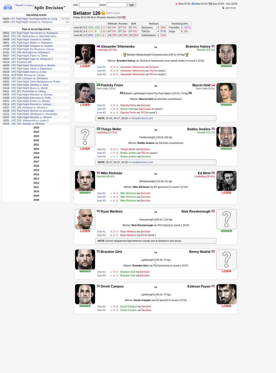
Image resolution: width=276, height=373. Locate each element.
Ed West (204, 173)
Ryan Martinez (112, 211)
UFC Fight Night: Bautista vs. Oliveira (31, 117)
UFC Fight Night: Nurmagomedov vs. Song (34, 18)
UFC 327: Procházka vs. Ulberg (28, 91)
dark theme (231, 8)
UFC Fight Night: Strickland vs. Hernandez (34, 114)
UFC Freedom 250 (21, 62)
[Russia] (98, 46)
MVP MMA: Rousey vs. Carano (28, 75)
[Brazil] (98, 84)
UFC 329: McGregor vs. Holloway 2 (30, 52)
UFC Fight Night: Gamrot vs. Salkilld (31, 39)
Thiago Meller (111, 129)
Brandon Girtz (111, 251)
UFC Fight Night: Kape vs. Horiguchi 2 (32, 59)
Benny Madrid (200, 251)
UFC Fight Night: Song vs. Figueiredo (31, 68)
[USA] (213, 46)
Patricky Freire (112, 85)
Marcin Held (201, 85)
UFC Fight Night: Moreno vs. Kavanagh (32, 110)
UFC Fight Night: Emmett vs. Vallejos (31, 104)
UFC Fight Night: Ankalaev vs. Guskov (32, 46)
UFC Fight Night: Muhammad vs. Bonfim (33, 65)
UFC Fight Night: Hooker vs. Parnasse (31, 22)
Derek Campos (112, 286)
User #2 (78, 31)
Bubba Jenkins (199, 129)
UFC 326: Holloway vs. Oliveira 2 (29, 107)
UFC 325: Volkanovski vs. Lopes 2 (30, 120)
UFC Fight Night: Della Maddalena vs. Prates (35, 81)
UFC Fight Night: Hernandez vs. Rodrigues (34, 33)
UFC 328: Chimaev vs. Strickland (29, 78)
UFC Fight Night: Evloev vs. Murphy (30, 101)
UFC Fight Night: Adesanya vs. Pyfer (31, 97)
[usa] (124, 17)
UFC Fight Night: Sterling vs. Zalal (29, 84)
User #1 (78, 27)
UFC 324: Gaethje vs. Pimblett (27, 123)
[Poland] (213, 84)
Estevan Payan (199, 286)
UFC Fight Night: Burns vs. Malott (29, 88)
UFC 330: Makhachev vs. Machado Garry (33, 36)
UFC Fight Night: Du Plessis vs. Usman (32, 49)
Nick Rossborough (196, 211)
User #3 (78, 35)
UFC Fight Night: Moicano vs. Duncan (32, 94)
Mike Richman (111, 173)
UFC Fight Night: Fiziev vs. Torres (29, 55)
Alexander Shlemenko (118, 46)
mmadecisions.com (142, 118)
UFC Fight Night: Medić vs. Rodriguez (32, 42)
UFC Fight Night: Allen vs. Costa (28, 72)
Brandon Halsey (198, 46)
